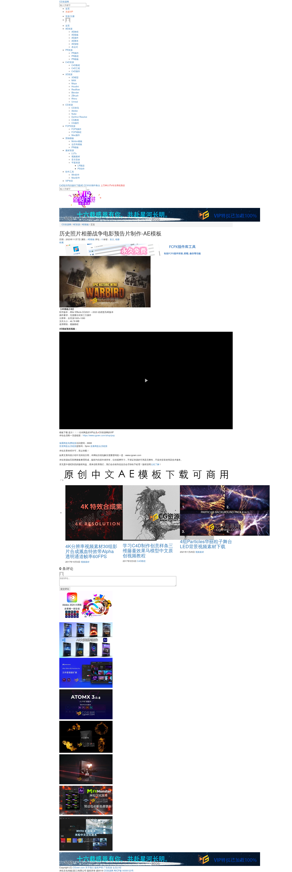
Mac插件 (75, 135)
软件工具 (69, 171)
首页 (67, 8)
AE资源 (68, 28)
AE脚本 (74, 40)
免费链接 (67, 442)
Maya (74, 83)
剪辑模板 (69, 138)
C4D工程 (75, 68)
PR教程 (75, 55)
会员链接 (67, 445)
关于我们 (89, 867)
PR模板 (75, 59)
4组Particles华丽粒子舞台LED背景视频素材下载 (206, 544)
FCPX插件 (76, 129)
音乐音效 (75, 159)
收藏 (61, 242)
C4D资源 (69, 62)
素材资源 (69, 150)
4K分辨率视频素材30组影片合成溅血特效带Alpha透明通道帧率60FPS (91, 551)
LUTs (73, 153)
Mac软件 (75, 177)
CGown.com (79, 867)
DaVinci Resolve (79, 116)
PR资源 (69, 49)
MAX (73, 80)
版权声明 (98, 867)
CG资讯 (75, 107)
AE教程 (74, 31)
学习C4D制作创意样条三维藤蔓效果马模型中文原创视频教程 (148, 550)
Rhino (74, 98)
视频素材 (75, 156)
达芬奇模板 (76, 144)
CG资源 (69, 104)
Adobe (74, 110)
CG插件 (75, 122)
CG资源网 (64, 1)
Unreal (74, 101)
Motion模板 (76, 141)
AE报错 (74, 43)
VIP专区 (69, 180)
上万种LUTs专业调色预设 (113, 185)
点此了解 (155, 464)
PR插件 (75, 52)
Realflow (75, 89)
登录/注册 (70, 16)
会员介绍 (117, 867)
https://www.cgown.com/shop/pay (99, 435)
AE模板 (74, 34)
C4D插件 (75, 71)
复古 (112, 239)
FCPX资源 (70, 125)
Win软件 (75, 174)
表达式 (74, 46)
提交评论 (65, 588)
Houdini (75, 86)
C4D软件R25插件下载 (69, 185)
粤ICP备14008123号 (124, 870)
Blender (75, 92)
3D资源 (68, 74)
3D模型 (74, 77)
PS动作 (81, 168)
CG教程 (75, 119)
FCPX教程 (76, 132)
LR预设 (81, 165)
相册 (117, 239)
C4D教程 (75, 65)
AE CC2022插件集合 (90, 185)
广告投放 (108, 867)
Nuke (73, 113)
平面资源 (75, 162)
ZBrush (74, 95)
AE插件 (74, 37)
